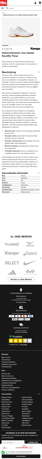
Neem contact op (21, 296)
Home (4, 13)
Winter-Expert (26, 425)
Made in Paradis (7, 420)
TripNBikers (26, 420)
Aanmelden (33, 442)
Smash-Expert (27, 404)
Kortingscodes (7, 366)
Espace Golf (6, 406)
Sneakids (25, 409)
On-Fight (5, 425)
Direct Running (7, 402)
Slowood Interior (27, 402)
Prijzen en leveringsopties (10, 387)
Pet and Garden (27, 399)
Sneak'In (25, 406)
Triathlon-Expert (27, 418)
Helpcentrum (6, 360)
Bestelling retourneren (9, 364)
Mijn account (6, 357)
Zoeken (11, 8)
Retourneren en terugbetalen (11, 380)
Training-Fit (26, 413)
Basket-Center (7, 397)
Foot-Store (5, 409)
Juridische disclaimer (9, 383)
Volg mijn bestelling (8, 362)
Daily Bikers (6, 399)
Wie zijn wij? (6, 373)
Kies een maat (21, 456)
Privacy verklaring (8, 390)
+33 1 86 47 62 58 (21, 302)
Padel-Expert (6, 427)
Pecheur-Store (27, 397)
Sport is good (26, 411)
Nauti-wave (5, 423)
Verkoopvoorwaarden (9, 378)
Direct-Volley (6, 404)
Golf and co (5, 413)
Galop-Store (6, 411)
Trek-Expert (26, 416)
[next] (40, 258)
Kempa (7, 48)
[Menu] (2, 8)
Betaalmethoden (7, 385)
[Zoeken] (7, 8)
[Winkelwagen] (40, 2)
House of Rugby (7, 416)
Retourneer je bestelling (21, 332)
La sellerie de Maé (8, 418)
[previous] (1, 258)
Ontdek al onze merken (21, 279)
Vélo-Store (25, 423)
